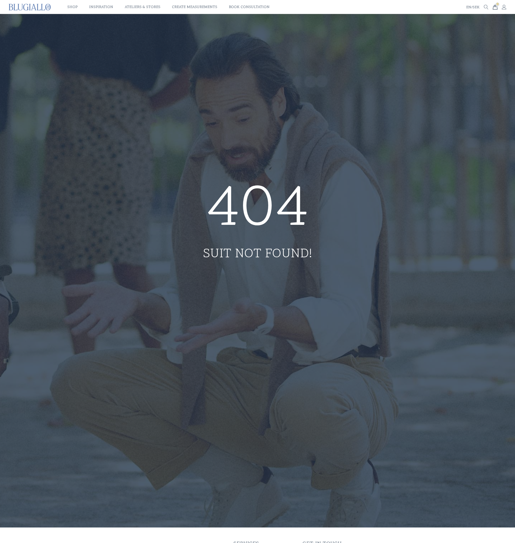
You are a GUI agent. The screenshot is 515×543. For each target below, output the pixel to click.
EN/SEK (473, 7)
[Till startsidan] (30, 7)
